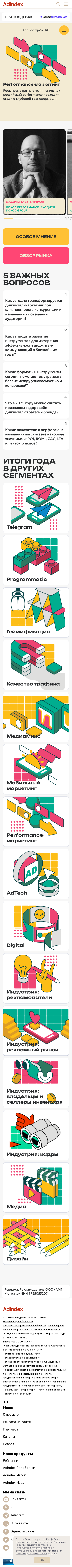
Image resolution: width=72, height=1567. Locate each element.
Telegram (19, 527)
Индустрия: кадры (32, 1154)
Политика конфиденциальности (21, 1353)
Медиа (16, 1206)
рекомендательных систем (31, 1553)
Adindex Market (15, 1475)
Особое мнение (36, 236)
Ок (42, 1560)
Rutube (16, 1539)
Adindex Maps (13, 1483)
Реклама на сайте (17, 1422)
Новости (9, 1444)
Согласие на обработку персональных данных (30, 1365)
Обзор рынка (36, 255)
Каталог (9, 1437)
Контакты (18, 1499)
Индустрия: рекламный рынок (32, 1046)
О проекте (11, 1414)
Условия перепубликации (18, 1321)
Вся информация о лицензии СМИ (22, 1349)
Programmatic (27, 579)
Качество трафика (33, 684)
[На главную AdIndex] (36, 1309)
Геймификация (28, 631)
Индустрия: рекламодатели (29, 994)
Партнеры (11, 1429)
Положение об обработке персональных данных (31, 1361)
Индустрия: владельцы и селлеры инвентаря (35, 1096)
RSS (14, 1507)
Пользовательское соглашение (21, 1357)
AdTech (17, 893)
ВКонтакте (19, 1523)
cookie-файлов (43, 1547)
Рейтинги (10, 1460)
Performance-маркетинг (26, 837)
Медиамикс (24, 736)
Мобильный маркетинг (23, 785)
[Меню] (64, 30)
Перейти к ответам (34, 208)
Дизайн (17, 1258)
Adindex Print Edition (19, 1468)
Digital (16, 945)
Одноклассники (23, 1531)
